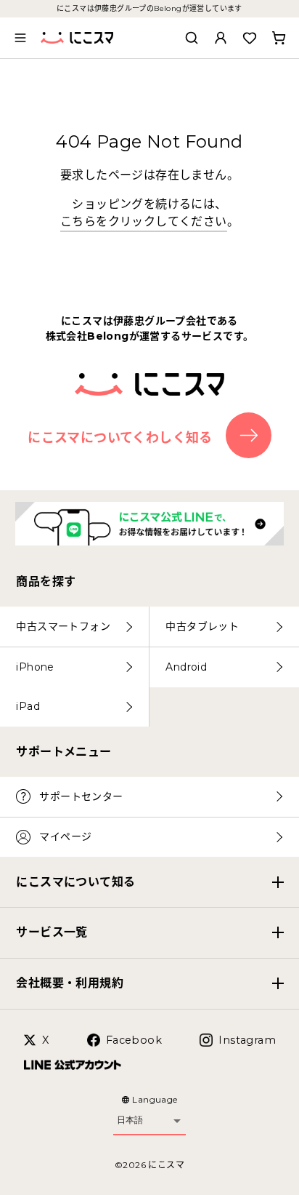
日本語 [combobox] (130, 1120)
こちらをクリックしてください (143, 221)
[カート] (278, 37)
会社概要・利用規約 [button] (69, 983)
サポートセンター (81, 796)
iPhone (35, 667)
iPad (28, 706)
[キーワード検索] (191, 37)
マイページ (65, 836)
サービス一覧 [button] (51, 932)
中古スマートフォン (63, 626)
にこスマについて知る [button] (75, 882)
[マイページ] (220, 37)
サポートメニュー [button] (63, 752)
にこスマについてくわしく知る (120, 437)
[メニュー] (20, 37)
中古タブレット (202, 626)
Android (186, 667)
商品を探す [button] (45, 581)
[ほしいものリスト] (249, 37)
